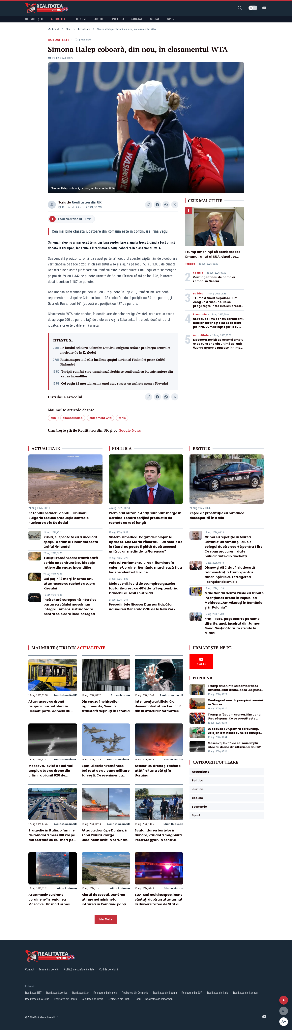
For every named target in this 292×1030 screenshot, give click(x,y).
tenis (122, 418)
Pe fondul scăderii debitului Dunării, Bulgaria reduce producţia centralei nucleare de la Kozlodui (115, 350)
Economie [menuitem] (81, 19)
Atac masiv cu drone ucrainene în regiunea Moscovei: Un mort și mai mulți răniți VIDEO (49, 901)
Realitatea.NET (33, 992)
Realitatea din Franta (65, 999)
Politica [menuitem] (118, 19)
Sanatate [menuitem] (137, 19)
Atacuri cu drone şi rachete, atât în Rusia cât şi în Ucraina (158, 771)
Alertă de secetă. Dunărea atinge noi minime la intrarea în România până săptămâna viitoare (104, 901)
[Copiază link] (148, 204)
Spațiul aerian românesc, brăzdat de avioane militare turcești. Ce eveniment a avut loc (106, 773)
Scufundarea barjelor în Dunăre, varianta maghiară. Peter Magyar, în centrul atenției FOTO (159, 837)
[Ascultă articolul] (283, 1000)
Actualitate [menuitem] (59, 19)
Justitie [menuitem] (100, 19)
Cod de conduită (108, 969)
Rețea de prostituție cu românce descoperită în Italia (217, 515)
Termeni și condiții (49, 969)
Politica (190, 263)
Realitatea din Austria (37, 999)
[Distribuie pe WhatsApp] (166, 204)
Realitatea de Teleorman (159, 999)
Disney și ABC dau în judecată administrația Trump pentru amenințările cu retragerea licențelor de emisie (230, 574)
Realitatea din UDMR (119, 999)
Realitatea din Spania (165, 992)
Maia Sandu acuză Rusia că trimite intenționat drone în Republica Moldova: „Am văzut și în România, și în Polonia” (234, 600)
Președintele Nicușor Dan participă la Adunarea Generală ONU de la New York (142, 606)
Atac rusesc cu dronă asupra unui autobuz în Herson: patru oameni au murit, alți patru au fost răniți (49, 711)
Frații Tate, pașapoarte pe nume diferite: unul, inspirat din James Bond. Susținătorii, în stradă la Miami (232, 625)
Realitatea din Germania (135, 992)
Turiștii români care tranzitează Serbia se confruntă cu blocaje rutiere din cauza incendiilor (117, 373)
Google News (130, 430)
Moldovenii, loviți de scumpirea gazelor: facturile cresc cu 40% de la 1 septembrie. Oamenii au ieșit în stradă (143, 588)
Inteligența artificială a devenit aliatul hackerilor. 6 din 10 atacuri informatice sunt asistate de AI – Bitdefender (158, 711)
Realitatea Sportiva (57, 992)
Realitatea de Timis (92, 999)
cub (53, 418)
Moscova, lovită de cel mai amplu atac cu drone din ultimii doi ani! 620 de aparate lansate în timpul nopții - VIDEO (218, 346)
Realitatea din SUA (192, 992)
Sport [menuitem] (171, 19)
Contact (29, 969)
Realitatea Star (80, 992)
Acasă (55, 29)
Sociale (198, 272)
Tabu (138, 999)
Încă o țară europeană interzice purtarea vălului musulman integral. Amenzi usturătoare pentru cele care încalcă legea (70, 606)
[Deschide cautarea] (240, 8)
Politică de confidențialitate (79, 969)
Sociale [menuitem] (155, 19)
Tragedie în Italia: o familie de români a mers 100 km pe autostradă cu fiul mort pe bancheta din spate (51, 837)
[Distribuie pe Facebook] (157, 204)
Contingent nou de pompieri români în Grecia (214, 279)
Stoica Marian (120, 695)
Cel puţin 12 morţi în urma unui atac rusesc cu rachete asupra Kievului (114, 383)
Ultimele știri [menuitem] (34, 19)
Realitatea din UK (87, 202)
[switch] (252, 8)
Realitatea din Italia (217, 992)
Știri (68, 29)
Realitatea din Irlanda (105, 992)
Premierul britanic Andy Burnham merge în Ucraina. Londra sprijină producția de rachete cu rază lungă (145, 518)
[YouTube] (264, 8)
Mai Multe (105, 919)
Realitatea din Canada (245, 992)
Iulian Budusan (173, 824)
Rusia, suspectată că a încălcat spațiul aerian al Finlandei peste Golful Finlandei (112, 361)
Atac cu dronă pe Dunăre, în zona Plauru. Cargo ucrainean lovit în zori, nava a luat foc (105, 837)
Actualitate (84, 29)
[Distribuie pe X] (174, 204)
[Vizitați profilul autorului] (52, 205)
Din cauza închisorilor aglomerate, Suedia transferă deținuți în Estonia (106, 706)
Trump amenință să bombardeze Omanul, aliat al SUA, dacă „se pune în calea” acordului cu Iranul (213, 257)
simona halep (73, 418)
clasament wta (100, 418)
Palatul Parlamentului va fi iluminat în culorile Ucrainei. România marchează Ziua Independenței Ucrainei (145, 567)
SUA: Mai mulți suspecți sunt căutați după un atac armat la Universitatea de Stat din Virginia (159, 901)
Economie (200, 314)
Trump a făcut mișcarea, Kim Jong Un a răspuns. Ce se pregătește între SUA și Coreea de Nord (217, 304)
